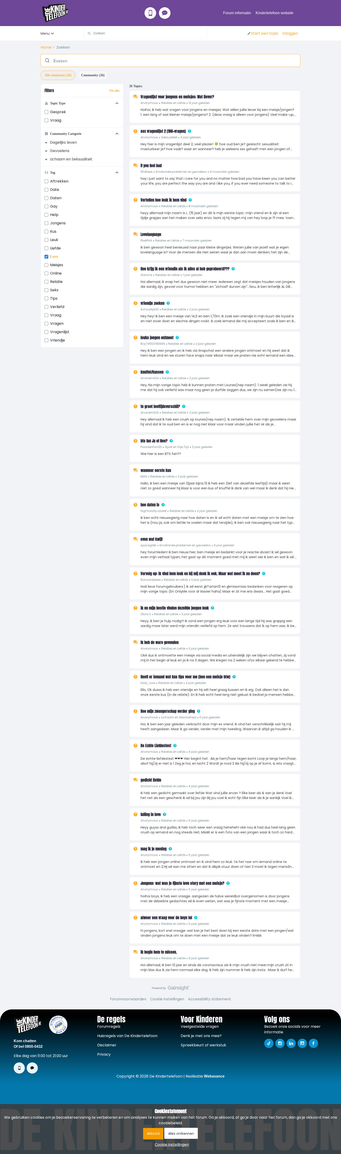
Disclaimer (106, 1045)
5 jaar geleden (209, 717)
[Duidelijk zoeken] (203, 33)
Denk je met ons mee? (201, 1035)
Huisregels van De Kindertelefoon (127, 1035)
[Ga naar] (87, 33)
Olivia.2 (146, 614)
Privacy (104, 1054)
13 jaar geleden (199, 103)
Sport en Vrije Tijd (177, 447)
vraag (55, 315)
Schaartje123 (150, 309)
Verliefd (57, 306)
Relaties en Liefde (173, 103)
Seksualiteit (169, 137)
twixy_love (148, 683)
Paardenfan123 (151, 447)
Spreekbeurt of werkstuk (203, 1045)
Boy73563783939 (153, 344)
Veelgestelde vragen (200, 1026)
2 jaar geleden (199, 309)
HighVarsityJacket (153, 511)
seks (54, 290)
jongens (58, 223)
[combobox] (145, 33)
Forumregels (108, 1026)
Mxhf (144, 476)
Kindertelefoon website (274, 13)
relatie (56, 281)
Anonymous (149, 103)
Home (46, 47)
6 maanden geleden (224, 172)
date (54, 189)
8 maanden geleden (203, 206)
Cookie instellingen (167, 999)
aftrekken (59, 181)
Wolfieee (146, 172)
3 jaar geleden (190, 137)
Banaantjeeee (151, 580)
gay (54, 206)
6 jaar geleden (199, 958)
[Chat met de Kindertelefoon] (164, 13)
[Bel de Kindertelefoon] (150, 13)
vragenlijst (59, 332)
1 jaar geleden (193, 275)
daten (55, 198)
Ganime (146, 275)
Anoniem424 (150, 378)
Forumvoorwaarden (128, 999)
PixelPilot (146, 240)
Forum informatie (237, 13)
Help (54, 214)
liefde (55, 248)
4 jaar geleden (199, 752)
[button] (263, 33)
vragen (57, 323)
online (56, 273)
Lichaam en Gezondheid (178, 717)
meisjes (56, 265)
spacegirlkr (148, 545)
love (54, 257)
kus (53, 231)
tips (54, 298)
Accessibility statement (209, 999)
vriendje (57, 340)
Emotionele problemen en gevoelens (181, 172)
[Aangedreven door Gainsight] (170, 989)
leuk (54, 239)
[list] (175, 102)
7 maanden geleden (197, 240)
